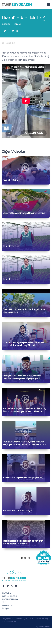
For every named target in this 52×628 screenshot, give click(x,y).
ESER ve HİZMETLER (9, 596)
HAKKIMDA (6, 593)
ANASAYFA (6, 24)
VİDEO (4, 602)
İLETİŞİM (5, 608)
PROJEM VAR (7, 605)
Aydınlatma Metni (43, 626)
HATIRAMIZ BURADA (10, 599)
